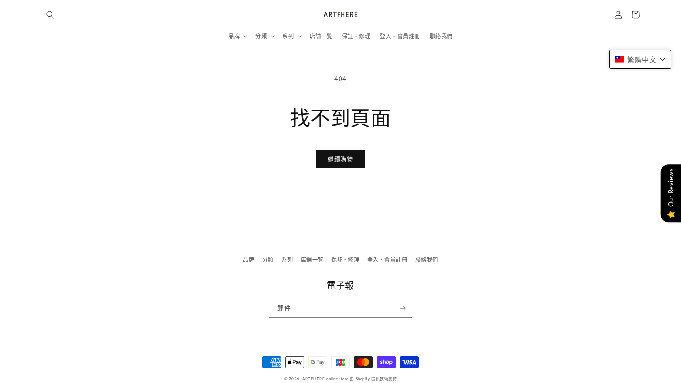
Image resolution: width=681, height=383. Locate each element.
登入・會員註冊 (387, 259)
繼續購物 (340, 159)
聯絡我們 (426, 259)
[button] (50, 14)
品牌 (248, 259)
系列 (287, 259)
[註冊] (403, 308)
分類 (268, 259)
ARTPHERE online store (325, 378)
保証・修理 (345, 259)
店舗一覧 (312, 259)
